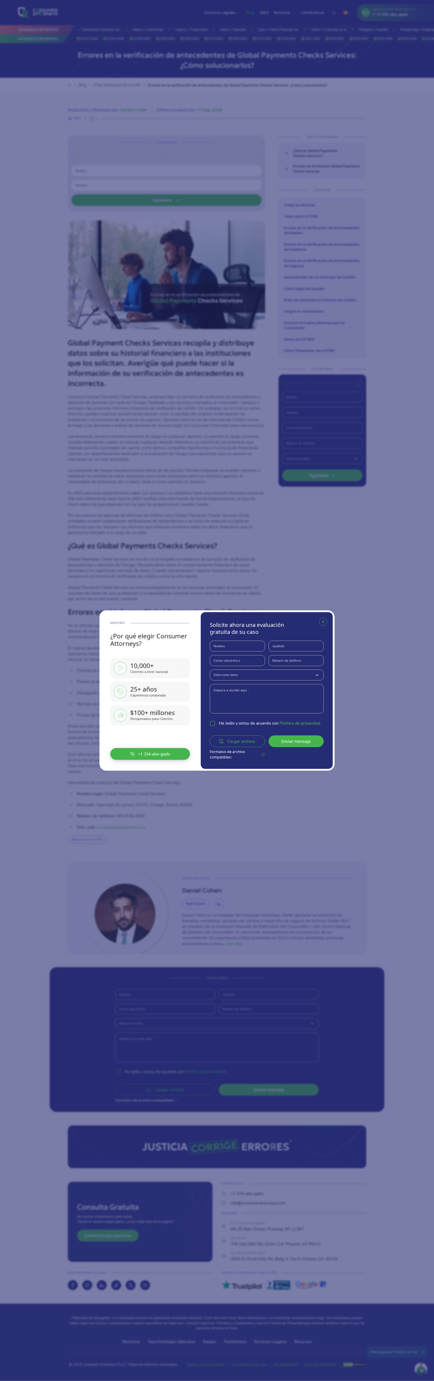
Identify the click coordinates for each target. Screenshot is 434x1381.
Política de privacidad (300, 723)
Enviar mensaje (296, 741)
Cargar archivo (241, 741)
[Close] (323, 622)
